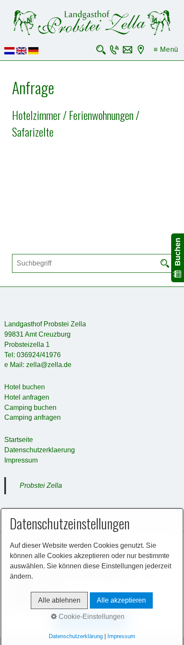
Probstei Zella (41, 485)
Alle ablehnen (59, 600)
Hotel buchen (24, 387)
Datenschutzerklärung (76, 636)
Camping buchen (30, 407)
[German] (33, 52)
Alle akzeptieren (121, 600)
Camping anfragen (32, 417)
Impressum (21, 460)
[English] (21, 52)
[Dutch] (9, 52)
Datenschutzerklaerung (39, 450)
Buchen (177, 254)
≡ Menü (166, 49)
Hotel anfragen (26, 397)
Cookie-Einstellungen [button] (91, 616)
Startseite (18, 439)
